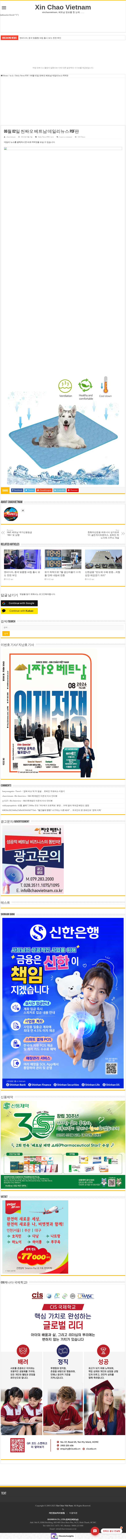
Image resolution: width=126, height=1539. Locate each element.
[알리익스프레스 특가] (63, 429)
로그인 (42, 594)
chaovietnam (11, 137)
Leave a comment (65, 137)
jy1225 (5, 801)
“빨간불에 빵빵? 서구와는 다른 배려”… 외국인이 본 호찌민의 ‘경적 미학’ (69, 810)
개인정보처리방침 (57, 1513)
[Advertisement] (63, 100)
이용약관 (73, 1513)
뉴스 (12, 75)
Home (5, 75)
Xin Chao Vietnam (63, 7)
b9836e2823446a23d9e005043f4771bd (19, 810)
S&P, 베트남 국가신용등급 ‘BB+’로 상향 (19, 532)
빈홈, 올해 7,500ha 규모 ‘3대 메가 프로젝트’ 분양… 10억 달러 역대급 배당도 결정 (53, 805)
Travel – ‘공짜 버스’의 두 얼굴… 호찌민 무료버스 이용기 (40, 791)
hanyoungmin (8, 791)
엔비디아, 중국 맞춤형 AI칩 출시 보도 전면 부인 (40, 38)
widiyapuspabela (9, 805)
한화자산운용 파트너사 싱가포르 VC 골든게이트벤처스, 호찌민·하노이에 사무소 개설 (103, 534)
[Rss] (63, 1509)
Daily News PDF (22, 75)
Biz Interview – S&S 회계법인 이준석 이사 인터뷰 (36, 796)
